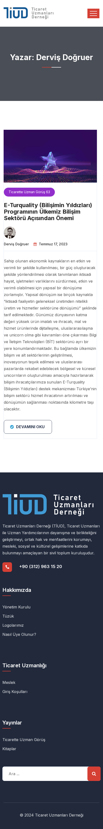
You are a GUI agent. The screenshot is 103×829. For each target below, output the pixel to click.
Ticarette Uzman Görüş (23, 739)
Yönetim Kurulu (16, 607)
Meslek (8, 682)
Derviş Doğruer (16, 244)
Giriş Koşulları (14, 691)
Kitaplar (9, 748)
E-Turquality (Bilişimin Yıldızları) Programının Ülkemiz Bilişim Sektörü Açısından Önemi (48, 212)
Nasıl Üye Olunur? (19, 634)
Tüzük (8, 616)
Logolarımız (13, 625)
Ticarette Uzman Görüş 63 (29, 192)
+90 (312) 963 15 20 (40, 566)
